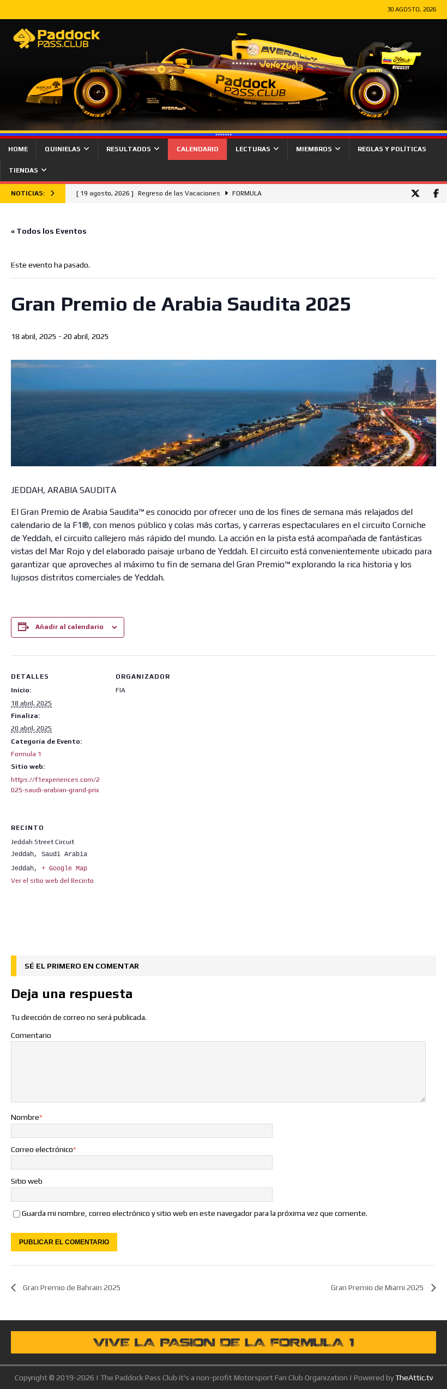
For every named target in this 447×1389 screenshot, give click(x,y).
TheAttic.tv (414, 1377)
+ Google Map (64, 868)
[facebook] (435, 193)
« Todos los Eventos (49, 231)
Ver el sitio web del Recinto (52, 881)
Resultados (128, 149)
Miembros (314, 149)
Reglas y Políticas (392, 149)
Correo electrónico (42, 1149)
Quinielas (63, 149)
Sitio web (27, 1181)
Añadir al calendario (69, 627)
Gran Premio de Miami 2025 (378, 1287)
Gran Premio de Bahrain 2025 (71, 1287)
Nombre (25, 1117)
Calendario (198, 149)
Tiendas (23, 170)
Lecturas (252, 149)
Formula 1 (26, 754)
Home (18, 149)
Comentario (31, 1035)
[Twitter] (415, 193)
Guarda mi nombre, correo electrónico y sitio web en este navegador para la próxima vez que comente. (194, 1213)
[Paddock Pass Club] (223, 132)
